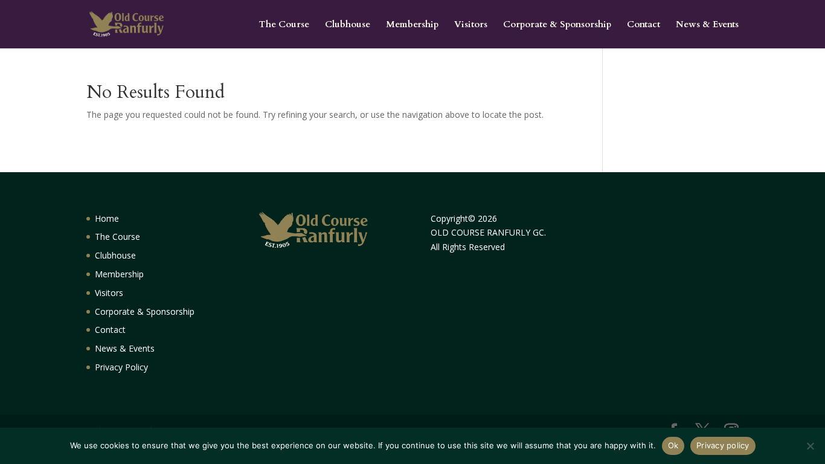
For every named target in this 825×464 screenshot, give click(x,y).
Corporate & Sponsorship (557, 25)
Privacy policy (723, 445)
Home (107, 218)
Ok (673, 445)
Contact (643, 25)
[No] (810, 446)
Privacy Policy (121, 367)
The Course (284, 25)
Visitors (470, 25)
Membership (412, 25)
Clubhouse (347, 25)
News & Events (707, 25)
